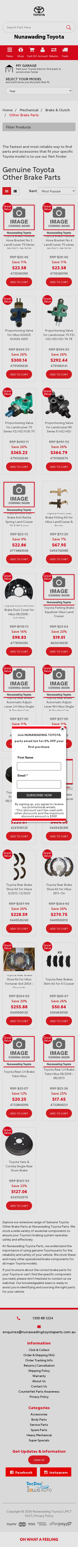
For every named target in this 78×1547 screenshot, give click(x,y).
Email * (23, 775)
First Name (25, 757)
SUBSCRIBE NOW (39, 795)
